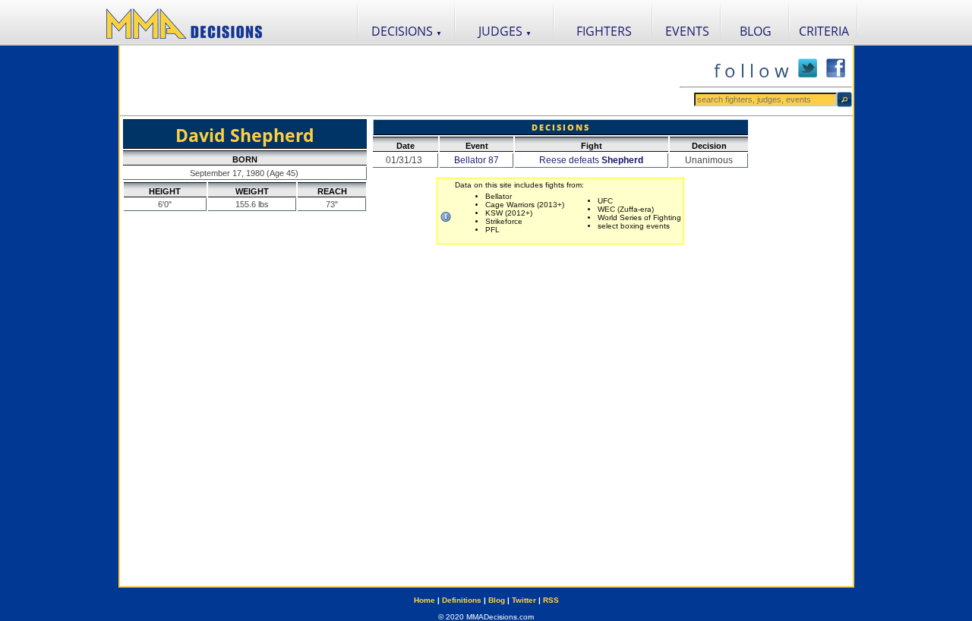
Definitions (461, 600)
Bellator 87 (476, 160)
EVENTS (687, 31)
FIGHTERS (604, 31)
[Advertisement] (399, 80)
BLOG (756, 31)
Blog (496, 600)
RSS (551, 600)
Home (424, 600)
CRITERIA (824, 31)
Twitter (524, 600)
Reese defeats (591, 160)
